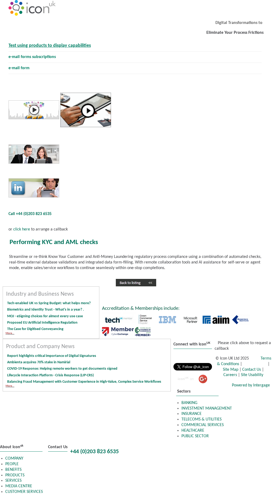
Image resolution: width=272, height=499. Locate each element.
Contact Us (251, 370)
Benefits (191, 447)
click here (21, 229)
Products (160, 447)
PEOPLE (12, 464)
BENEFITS (13, 470)
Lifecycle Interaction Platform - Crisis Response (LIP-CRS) (50, 375)
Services (221, 447)
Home (131, 447)
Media (131, 454)
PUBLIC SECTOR (195, 436)
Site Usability (252, 375)
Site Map (230, 370)
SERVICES (13, 481)
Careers (230, 375)
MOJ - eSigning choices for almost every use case (45, 316)
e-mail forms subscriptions (32, 57)
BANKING (189, 403)
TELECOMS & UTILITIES (201, 419)
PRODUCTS (14, 475)
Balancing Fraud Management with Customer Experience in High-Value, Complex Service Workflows (84, 382)
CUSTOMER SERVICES (24, 492)
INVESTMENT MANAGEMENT (206, 408)
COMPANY (14, 458)
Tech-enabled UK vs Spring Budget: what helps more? (49, 303)
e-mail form (18, 68)
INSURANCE (191, 414)
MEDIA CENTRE (18, 486)
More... (10, 333)
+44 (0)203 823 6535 (94, 452)
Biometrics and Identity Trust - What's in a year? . (45, 310)
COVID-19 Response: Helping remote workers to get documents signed (62, 369)
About (249, 447)
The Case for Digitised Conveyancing (35, 329)
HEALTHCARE (192, 430)
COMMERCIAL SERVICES (202, 425)
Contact (159, 454)
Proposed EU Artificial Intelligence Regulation (42, 323)
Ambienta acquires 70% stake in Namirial (38, 362)
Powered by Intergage (251, 385)
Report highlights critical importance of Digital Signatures (51, 356)
